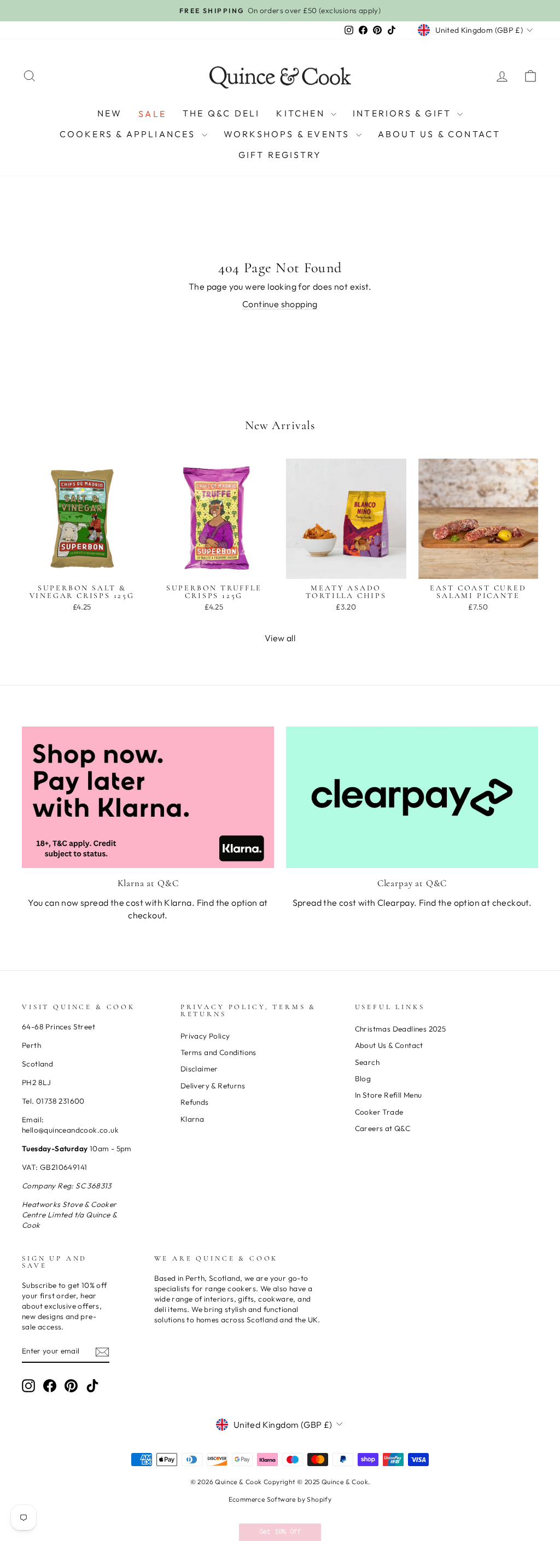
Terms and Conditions (218, 1052)
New (109, 113)
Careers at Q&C (383, 1128)
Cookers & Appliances (129, 133)
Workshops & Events (288, 133)
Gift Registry (280, 154)
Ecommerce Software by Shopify (280, 1499)
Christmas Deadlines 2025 (400, 1029)
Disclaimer (199, 1069)
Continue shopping (280, 303)
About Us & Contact (439, 133)
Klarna (192, 1119)
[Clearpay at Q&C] (412, 797)
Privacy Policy (205, 1036)
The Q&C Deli (221, 113)
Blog (363, 1078)
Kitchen (302, 113)
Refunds (194, 1102)
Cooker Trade (379, 1112)
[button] (280, 1532)
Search (367, 1062)
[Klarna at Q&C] (148, 797)
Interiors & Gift (403, 113)
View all (280, 637)
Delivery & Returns (212, 1086)
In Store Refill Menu (388, 1095)
